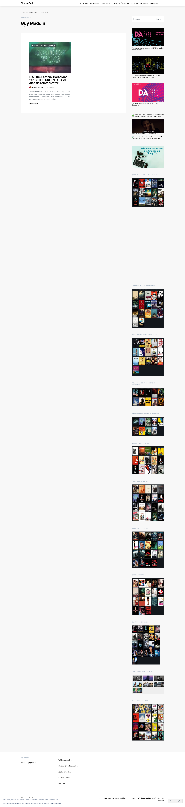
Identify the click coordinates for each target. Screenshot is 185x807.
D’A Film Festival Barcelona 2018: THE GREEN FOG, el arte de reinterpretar (48, 80)
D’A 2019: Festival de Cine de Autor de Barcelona (145, 104)
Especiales (154, 3)
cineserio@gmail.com (29, 762)
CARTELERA (94, 3)
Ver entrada (33, 103)
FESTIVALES (105, 3)
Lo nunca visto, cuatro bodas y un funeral (146, 138)
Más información (64, 772)
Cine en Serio (27, 3)
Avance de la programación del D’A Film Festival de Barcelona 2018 (147, 49)
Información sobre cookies (68, 766)
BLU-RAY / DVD (120, 3)
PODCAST (144, 3)
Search (159, 19)
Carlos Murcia (37, 87)
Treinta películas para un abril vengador (145, 133)
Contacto (61, 784)
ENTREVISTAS (132, 3)
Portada (34, 12)
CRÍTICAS (84, 3)
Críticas (35, 45)
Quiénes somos (64, 778)
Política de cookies (55, 803)
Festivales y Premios (47, 45)
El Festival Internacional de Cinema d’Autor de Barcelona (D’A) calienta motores (147, 76)
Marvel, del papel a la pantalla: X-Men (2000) (147, 116)
